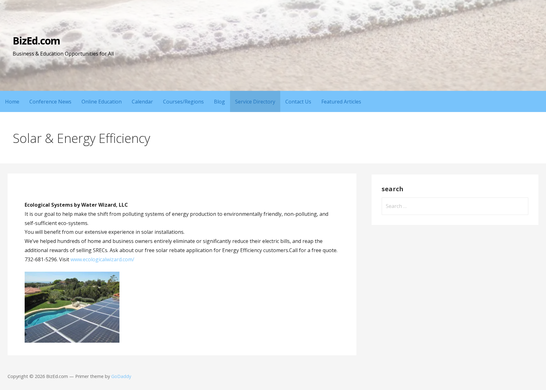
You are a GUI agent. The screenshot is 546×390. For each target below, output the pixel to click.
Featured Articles (341, 101)
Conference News (50, 101)
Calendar (142, 101)
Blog (219, 101)
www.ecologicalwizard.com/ (102, 259)
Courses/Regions (183, 101)
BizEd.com (36, 40)
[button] (72, 307)
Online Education (102, 101)
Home (12, 101)
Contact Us (298, 101)
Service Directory (255, 101)
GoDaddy (121, 376)
